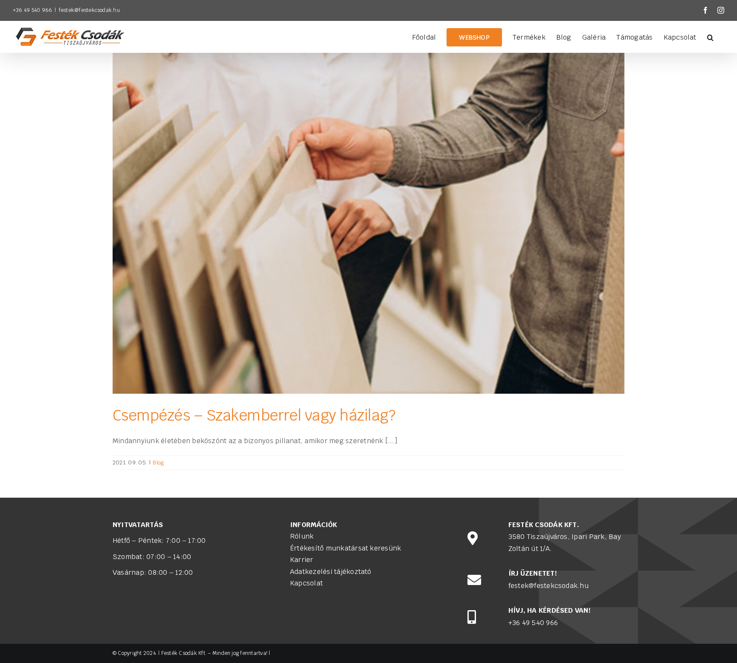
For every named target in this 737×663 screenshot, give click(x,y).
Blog (158, 462)
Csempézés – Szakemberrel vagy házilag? (254, 415)
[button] (710, 36)
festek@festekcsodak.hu (89, 10)
